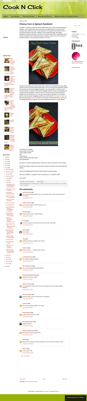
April (7, 257)
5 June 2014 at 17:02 (27, 334)
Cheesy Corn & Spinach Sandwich (9, 246)
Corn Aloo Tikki (9, 239)
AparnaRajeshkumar (27, 321)
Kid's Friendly (55, 183)
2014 (6, 167)
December (8, 169)
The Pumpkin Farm (27, 266)
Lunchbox (64, 183)
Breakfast (34, 183)
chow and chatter (26, 294)
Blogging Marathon (27, 183)
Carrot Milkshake (10, 205)
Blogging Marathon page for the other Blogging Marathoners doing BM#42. (43, 99)
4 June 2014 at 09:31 (27, 307)
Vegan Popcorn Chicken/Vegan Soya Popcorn (10, 251)
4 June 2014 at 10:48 (27, 316)
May (7, 255)
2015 (6, 165)
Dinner (38, 183)
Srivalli (24, 220)
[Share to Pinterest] (42, 181)
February (8, 261)
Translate (76, 37)
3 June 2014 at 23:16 (27, 298)
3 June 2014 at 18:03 (27, 270)
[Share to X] (40, 181)
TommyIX (46, 391)
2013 (6, 266)
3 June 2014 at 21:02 (27, 279)
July (7, 180)
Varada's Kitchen (26, 284)
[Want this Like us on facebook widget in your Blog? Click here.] (85, 399)
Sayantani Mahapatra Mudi (29, 275)
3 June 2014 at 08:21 (27, 225)
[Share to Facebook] (41, 181)
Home (6, 16)
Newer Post (22, 379)
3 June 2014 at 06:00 (27, 216)
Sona (23, 238)
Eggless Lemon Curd (12, 114)
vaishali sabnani (26, 192)
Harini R (24, 348)
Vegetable (27, 185)
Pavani (24, 339)
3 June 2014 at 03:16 (27, 207)
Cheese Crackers (10, 202)
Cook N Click (22, 7)
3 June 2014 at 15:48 (27, 252)
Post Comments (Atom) (31, 381)
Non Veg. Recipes (29, 16)
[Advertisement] (43, 367)
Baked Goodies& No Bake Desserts (66, 16)
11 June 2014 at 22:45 (27, 352)
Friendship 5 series (44, 183)
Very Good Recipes (78, 63)
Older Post (64, 379)
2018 (6, 159)
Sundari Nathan (26, 312)
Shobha (24, 229)
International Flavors (44, 16)
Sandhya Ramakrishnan (28, 330)
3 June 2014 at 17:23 (27, 261)
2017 (6, 161)
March (7, 259)
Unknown (24, 211)
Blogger (57, 391)
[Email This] (37, 181)
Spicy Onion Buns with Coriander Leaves (12, 61)
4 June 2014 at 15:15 (27, 325)
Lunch (60, 183)
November (8, 171)
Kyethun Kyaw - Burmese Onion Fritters (12, 130)
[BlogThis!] (39, 181)
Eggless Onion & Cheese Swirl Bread (12, 148)
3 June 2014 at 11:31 (27, 243)
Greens (50, 183)
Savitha (33, 97)
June (7, 182)
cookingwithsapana (27, 257)
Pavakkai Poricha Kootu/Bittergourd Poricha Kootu (10, 186)
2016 (6, 163)
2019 (6, 157)
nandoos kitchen (26, 202)
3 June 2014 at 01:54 (27, 198)
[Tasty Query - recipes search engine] (76, 68)
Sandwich (22, 185)
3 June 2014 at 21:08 (27, 289)
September (9, 176)
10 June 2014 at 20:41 (27, 343)
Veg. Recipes (15, 16)
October (8, 174)
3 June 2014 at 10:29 (27, 234)
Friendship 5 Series (59, 96)
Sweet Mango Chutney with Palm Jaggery (9, 214)
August (8, 178)
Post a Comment (25, 356)
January (8, 263)
